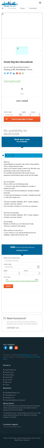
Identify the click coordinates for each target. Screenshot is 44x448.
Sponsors (8, 382)
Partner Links (9, 372)
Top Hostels (12, 8)
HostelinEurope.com (25, 355)
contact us (13, 327)
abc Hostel (8, 380)
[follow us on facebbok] (5, 347)
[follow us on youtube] (16, 347)
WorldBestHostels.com (12, 393)
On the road (36, 438)
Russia (22, 8)
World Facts (18, 440)
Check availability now (22, 119)
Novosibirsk (33, 8)
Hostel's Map (21, 438)
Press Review (9, 375)
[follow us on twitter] (11, 347)
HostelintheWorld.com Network (15, 400)
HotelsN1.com (9, 398)
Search (8, 286)
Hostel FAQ (8, 377)
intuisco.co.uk (30, 357)
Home (5, 438)
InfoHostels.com (10, 395)
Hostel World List (10, 370)
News (29, 438)
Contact (26, 440)
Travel (7, 385)
